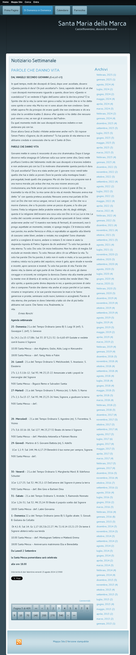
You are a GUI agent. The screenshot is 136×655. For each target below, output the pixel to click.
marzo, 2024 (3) (105, 108)
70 (27, 615)
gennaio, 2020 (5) (106, 293)
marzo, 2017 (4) (105, 458)
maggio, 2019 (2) (106, 332)
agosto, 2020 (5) (105, 269)
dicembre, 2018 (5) (107, 356)
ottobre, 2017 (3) (106, 424)
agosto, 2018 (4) (105, 375)
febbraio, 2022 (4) (106, 215)
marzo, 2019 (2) (105, 341)
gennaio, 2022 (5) (106, 220)
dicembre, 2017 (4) (107, 414)
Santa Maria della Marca (92, 23)
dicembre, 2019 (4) (107, 298)
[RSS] (19, 642)
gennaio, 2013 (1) (106, 623)
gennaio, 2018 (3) (106, 409)
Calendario (62, 10)
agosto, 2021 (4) (105, 244)
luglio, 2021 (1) (105, 249)
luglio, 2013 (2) (105, 599)
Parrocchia (79, 10)
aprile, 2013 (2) (105, 613)
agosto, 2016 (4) (105, 492)
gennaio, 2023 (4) (106, 162)
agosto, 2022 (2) (105, 186)
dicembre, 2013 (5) (107, 580)
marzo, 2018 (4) (105, 400)
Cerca (28, 2)
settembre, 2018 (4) (107, 371)
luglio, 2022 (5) (105, 191)
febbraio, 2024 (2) (106, 113)
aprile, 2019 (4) (105, 337)
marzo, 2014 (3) (105, 565)
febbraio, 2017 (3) (106, 463)
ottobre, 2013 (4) (106, 589)
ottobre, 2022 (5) (106, 176)
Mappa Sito (59, 641)
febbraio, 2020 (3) (106, 288)
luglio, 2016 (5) (105, 497)
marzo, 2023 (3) (105, 152)
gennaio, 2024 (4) (106, 118)
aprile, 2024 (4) (105, 103)
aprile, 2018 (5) (105, 395)
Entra (36, 2)
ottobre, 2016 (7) (106, 482)
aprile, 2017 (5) (105, 453)
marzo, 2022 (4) (105, 210)
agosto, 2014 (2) (105, 545)
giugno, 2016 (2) (105, 502)
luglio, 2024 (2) (105, 89)
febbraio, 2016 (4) (106, 512)
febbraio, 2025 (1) (106, 74)
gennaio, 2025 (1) (106, 79)
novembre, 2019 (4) (107, 303)
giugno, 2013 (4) (105, 604)
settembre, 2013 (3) (107, 594)
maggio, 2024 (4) (106, 99)
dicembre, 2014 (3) (107, 526)
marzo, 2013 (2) (105, 618)
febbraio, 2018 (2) (106, 405)
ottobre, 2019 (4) (106, 307)
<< (36, 608)
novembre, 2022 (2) (107, 171)
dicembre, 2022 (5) (107, 167)
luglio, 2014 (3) (105, 550)
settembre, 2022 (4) (107, 181)
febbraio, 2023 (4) (106, 157)
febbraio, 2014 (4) (106, 570)
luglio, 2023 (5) (105, 133)
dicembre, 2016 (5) (107, 473)
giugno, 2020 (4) (105, 278)
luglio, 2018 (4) (105, 380)
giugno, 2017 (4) (105, 443)
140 (35, 615)
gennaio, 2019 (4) (106, 351)
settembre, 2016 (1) (107, 487)
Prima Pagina (11, 10)
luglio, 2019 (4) (105, 322)
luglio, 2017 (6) (105, 439)
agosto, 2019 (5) (105, 317)
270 (52, 615)
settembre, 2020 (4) (107, 264)
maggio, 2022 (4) (106, 201)
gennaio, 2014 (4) (106, 575)
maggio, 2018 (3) (106, 390)
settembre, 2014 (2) (107, 541)
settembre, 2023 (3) (107, 128)
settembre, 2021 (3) (107, 239)
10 (20, 615)
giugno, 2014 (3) (105, 555)
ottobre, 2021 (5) (106, 235)
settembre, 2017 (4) (107, 429)
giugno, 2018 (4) (105, 385)
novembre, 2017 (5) (107, 419)
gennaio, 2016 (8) (106, 516)
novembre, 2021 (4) (107, 230)
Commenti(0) (84, 601)
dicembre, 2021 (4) (107, 225)
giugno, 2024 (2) (105, 94)
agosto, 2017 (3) (105, 434)
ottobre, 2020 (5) (106, 259)
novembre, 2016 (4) (107, 477)
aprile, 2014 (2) (105, 560)
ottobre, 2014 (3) (106, 536)
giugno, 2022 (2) (105, 196)
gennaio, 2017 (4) (106, 468)
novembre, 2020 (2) (107, 254)
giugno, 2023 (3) (105, 137)
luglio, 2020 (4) (105, 273)
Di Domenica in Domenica (37, 10)
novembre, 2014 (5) (107, 531)
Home (6, 2)
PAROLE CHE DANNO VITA (35, 70)
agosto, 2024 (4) (105, 84)
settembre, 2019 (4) (107, 312)
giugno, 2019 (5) (105, 327)
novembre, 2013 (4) (107, 584)
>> (74, 615)
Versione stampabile (78, 641)
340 (61, 615)
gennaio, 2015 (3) (106, 521)
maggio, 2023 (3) (106, 142)
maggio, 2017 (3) (106, 448)
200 (44, 615)
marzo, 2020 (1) (105, 283)
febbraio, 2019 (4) (106, 346)
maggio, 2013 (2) (106, 609)
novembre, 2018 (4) (107, 361)
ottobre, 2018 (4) (106, 366)
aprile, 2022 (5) (105, 205)
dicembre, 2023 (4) (107, 123)
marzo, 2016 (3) (105, 507)
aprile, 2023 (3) (105, 147)
